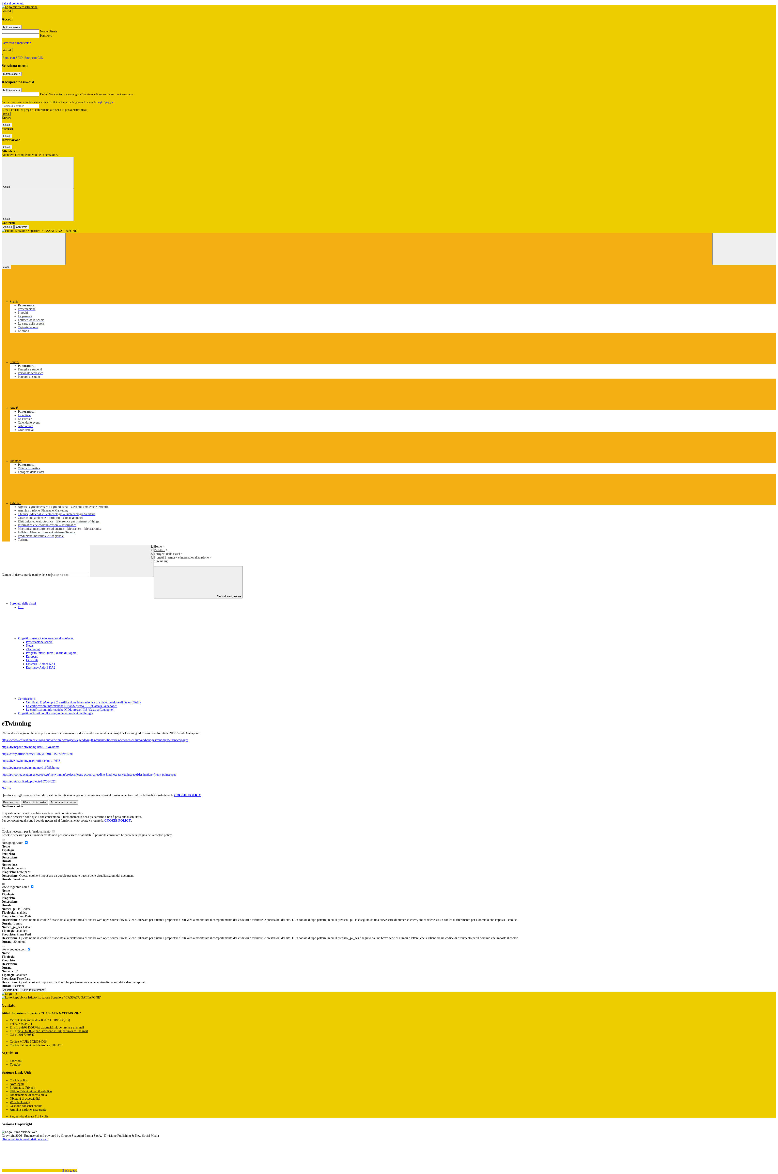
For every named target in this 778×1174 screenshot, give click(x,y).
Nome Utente (48, 31)
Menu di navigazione (228, 596)
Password (46, 35)
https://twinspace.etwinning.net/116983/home (30, 767)
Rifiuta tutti (34, 802)
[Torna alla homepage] (389, 231)
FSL (21, 607)
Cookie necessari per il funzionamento (26, 831)
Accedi (7, 11)
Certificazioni (27, 698)
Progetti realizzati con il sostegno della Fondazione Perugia (55, 713)
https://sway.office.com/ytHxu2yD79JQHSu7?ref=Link (37, 754)
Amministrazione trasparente (28, 1109)
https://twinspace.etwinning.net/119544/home (30, 747)
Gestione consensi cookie (26, 1106)
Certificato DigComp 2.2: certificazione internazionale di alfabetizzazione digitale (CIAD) (83, 702)
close (6, 267)
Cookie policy (19, 1080)
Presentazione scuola (39, 642)
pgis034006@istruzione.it (51, 1027)
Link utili (32, 660)
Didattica (159, 550)
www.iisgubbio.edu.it (16, 887)
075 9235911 (23, 1023)
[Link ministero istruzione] (19, 7)
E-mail (44, 94)
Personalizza (10, 802)
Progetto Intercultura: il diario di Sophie (51, 653)
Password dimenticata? (16, 43)
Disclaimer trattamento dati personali (25, 1139)
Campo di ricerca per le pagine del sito (26, 574)
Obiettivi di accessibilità (25, 1098)
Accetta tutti (63, 802)
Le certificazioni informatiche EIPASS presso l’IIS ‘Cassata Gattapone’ (71, 706)
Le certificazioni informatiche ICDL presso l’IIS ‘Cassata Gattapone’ (70, 709)
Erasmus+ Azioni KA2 (40, 667)
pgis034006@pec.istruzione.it (52, 1031)
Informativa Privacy (22, 1087)
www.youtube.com (14, 949)
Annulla (7, 226)
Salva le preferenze (33, 989)
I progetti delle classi (167, 553)
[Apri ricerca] (744, 249)
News (29, 645)
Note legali (17, 1084)
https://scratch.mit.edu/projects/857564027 (29, 781)
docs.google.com (13, 842)
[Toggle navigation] (34, 249)
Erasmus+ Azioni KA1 (40, 664)
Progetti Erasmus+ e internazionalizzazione (181, 557)
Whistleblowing (20, 1102)
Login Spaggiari (105, 102)
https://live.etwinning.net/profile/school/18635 (31, 760)
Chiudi (7, 124)
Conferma (21, 226)
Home (158, 546)
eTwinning (33, 649)
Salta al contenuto (13, 3)
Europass (32, 656)
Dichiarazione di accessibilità (28, 1095)
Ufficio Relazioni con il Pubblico (31, 1091)
